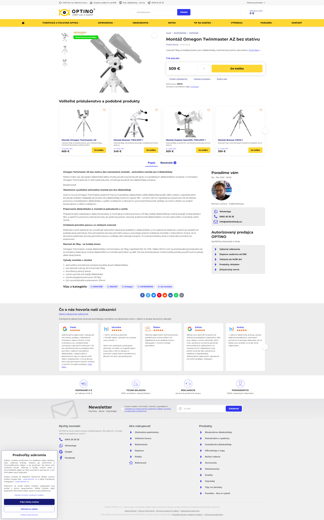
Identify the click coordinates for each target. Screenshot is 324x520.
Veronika (116, 327)
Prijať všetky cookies (29, 502)
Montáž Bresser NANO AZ (139, 140)
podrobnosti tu (30, 479)
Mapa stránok (131, 511)
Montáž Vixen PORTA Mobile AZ (247, 140)
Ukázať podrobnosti (29, 515)
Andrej (240, 327)
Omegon (195, 87)
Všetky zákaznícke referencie (73, 314)
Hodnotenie (172, 44)
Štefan (156, 327)
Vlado (73, 327)
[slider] (75, 330)
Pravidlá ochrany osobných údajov (187, 514)
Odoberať (234, 408)
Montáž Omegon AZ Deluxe (193, 140)
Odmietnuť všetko (29, 509)
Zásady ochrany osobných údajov (29, 495)
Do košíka (237, 68)
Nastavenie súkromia (190, 511)
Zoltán (198, 327)
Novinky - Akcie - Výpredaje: (103, 411)
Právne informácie (146, 511)
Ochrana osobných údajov (167, 511)
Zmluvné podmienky (214, 514)
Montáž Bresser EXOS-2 (86, 140)
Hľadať (183, 12)
